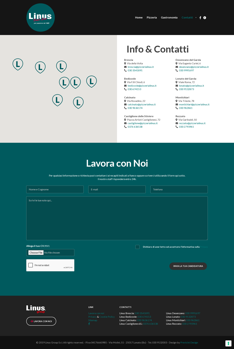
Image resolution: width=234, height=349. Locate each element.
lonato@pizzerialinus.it (191, 85)
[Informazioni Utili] (204, 17)
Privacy (204, 246)
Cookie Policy (107, 316)
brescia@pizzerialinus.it (141, 66)
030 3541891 (135, 70)
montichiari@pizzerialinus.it (194, 104)
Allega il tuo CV (38, 245)
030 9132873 (186, 89)
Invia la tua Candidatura (188, 266)
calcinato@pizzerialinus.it (142, 104)
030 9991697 (186, 70)
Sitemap (92, 320)
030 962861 (185, 107)
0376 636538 (135, 126)
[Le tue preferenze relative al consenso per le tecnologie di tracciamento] (228, 343)
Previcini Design (189, 342)
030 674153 (134, 89)
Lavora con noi (96, 313)
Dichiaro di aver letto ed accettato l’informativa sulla (175, 246)
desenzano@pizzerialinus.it (194, 66)
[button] (18, 64)
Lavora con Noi (43, 321)
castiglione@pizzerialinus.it (143, 123)
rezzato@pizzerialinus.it (192, 123)
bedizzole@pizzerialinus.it (142, 85)
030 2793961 (186, 126)
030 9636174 (135, 107)
